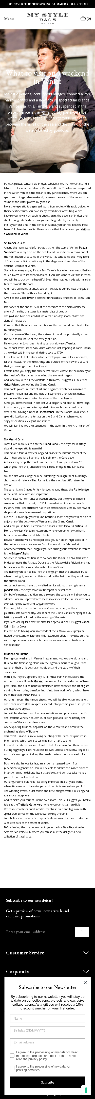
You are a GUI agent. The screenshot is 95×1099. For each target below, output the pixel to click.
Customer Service (25, 952)
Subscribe (47, 1082)
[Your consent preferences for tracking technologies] (86, 1090)
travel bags (83, 403)
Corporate (17, 971)
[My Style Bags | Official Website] (47, 18)
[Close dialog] (85, 982)
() (89, 18)
